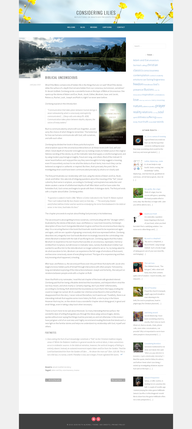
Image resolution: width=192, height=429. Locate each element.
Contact (121, 27)
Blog (82, 27)
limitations (160, 94)
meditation (148, 100)
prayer (160, 105)
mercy (154, 100)
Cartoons (107, 27)
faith (144, 79)
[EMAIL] (94, 419)
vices (151, 122)
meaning (141, 100)
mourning (161, 100)
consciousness (67, 370)
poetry (152, 106)
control (153, 75)
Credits (106, 425)
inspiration (148, 94)
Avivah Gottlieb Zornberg (62, 367)
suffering (151, 117)
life (155, 95)
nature (137, 106)
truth (145, 121)
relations (147, 112)
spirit (135, 117)
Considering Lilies (96, 12)
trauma (76, 370)
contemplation (141, 75)
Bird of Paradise (54, 380)
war (155, 121)
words (160, 121)
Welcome (71, 27)
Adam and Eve (56, 370)
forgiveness (159, 79)
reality (137, 112)
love (136, 100)
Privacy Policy (118, 425)
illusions (149, 89)
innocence (137, 94)
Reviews (93, 27)
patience (145, 106)
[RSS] (98, 419)
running (155, 112)
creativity (159, 75)
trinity (135, 122)
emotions (137, 79)
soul (161, 112)
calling (144, 65)
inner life (156, 90)
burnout (137, 65)
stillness (141, 117)
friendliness (148, 84)
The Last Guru (117, 380)
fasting (150, 79)
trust (140, 121)
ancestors (154, 60)
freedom (138, 84)
